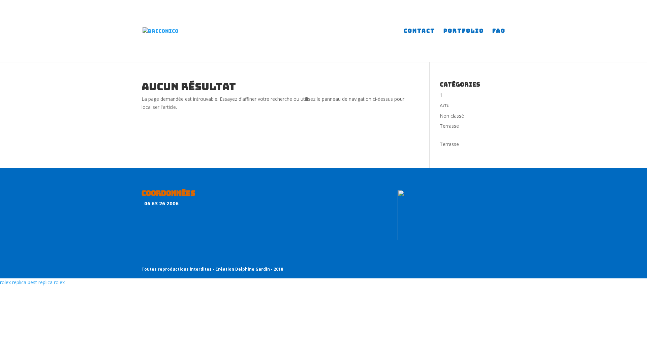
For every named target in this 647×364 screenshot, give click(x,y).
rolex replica (13, 282)
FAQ (498, 31)
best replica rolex (46, 282)
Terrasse (449, 126)
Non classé (452, 116)
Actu (445, 105)
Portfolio (463, 31)
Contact (419, 31)
